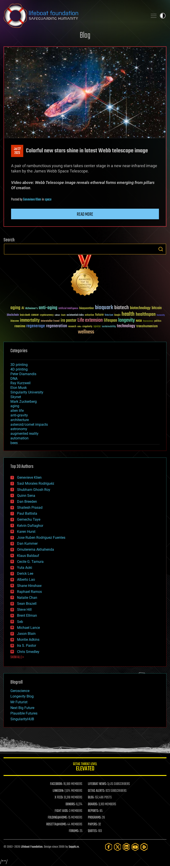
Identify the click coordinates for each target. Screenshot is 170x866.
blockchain (13, 315)
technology (126, 326)
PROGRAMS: (94, 818)
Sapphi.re (74, 846)
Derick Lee (25, 573)
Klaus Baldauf (28, 556)
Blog (85, 35)
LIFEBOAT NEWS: (97, 784)
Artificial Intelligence (68, 308)
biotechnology (140, 308)
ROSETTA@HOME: (56, 824)
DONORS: (70, 804)
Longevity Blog (22, 696)
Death (63, 315)
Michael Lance (28, 628)
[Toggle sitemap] (153, 16)
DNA (13, 378)
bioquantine (86, 308)
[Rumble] (144, 847)
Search (160, 249)
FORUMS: (74, 831)
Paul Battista (27, 513)
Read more (85, 214)
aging (15, 308)
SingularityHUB (22, 719)
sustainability (109, 326)
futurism (109, 315)
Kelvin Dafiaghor (30, 526)
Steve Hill (24, 609)
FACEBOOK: (56, 784)
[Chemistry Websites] (85, 276)
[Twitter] (117, 847)
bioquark (104, 307)
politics (157, 321)
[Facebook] (108, 847)
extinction (89, 315)
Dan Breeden (27, 501)
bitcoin (157, 308)
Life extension (90, 320)
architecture (19, 420)
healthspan (146, 314)
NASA (139, 321)
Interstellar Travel (50, 321)
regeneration (56, 326)
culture (57, 315)
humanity (161, 315)
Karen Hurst (26, 531)
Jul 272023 (17, 151)
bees (14, 443)
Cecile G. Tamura (30, 562)
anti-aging (48, 308)
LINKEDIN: (58, 791)
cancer (35, 315)
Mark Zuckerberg (23, 401)
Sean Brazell (27, 603)
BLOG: (91, 797)
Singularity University (26, 392)
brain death (25, 315)
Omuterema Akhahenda (35, 549)
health (128, 314)
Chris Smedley (28, 652)
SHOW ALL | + (17, 657)
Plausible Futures (23, 713)
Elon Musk (18, 388)
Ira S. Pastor (26, 645)
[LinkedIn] (126, 847)
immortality (30, 320)
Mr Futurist (18, 702)
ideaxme (14, 321)
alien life (17, 410)
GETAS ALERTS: (96, 791)
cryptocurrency (47, 315)
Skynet (15, 397)
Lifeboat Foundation (31, 846)
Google (117, 315)
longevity (126, 320)
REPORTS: (93, 811)
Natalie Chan (27, 598)
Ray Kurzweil (20, 383)
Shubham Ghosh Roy (33, 490)
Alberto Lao (26, 579)
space (48, 199)
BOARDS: (93, 804)
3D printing (19, 365)
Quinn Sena (26, 496)
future (99, 315)
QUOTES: (92, 831)
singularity (87, 326)
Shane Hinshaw (29, 586)
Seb (20, 622)
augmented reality (24, 433)
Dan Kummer (27, 543)
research (72, 326)
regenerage (35, 326)
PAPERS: (93, 824)
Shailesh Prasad (29, 507)
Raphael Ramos (29, 592)
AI (22, 308)
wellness (86, 332)
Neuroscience (148, 321)
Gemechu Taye (28, 519)
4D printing (19, 369)
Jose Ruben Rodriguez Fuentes (41, 537)
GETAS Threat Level (85, 767)
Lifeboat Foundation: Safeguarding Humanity (74, 16)
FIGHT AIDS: (61, 811)
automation (19, 438)
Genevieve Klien (32, 199)
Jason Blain (26, 634)
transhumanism (147, 326)
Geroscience (19, 691)
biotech (121, 308)
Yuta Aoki (24, 567)
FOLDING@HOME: (58, 818)
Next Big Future (22, 708)
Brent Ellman (27, 615)
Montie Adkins (28, 639)
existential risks (75, 315)
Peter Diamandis (23, 374)
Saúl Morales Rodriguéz (35, 483)
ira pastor (68, 320)
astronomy (18, 429)
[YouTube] (135, 847)
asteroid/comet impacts (29, 424)
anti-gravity (19, 415)
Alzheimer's (31, 308)
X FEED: (59, 797)
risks (79, 326)
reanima (19, 326)
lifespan (110, 320)
